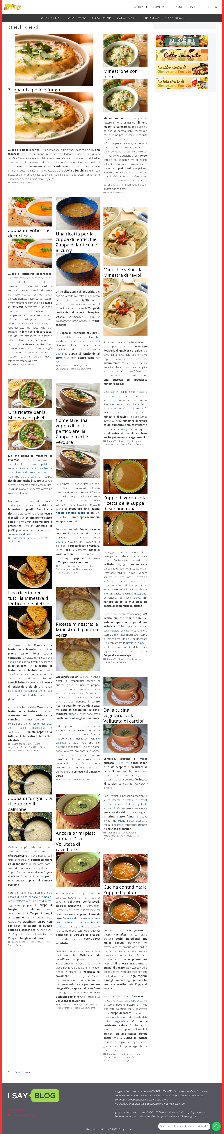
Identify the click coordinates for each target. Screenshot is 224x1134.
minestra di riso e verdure (30, 472)
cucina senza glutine (19, 534)
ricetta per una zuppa (70, 513)
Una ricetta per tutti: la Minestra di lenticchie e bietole (28, 598)
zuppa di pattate (30, 897)
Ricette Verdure (115, 192)
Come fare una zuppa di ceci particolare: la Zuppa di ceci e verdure (72, 431)
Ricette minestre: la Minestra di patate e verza (78, 629)
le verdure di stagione (134, 593)
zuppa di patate (138, 1000)
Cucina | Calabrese (50, 17)
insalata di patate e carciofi (130, 800)
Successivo (23, 1072)
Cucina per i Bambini (117, 1054)
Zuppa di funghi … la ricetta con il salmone (30, 803)
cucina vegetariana (126, 429)
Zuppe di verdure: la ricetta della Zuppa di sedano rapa (125, 503)
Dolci (205, 7)
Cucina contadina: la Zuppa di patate (125, 889)
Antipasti (140, 7)
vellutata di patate (66, 926)
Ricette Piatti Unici (30, 747)
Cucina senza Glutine (69, 365)
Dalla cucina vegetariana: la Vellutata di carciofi (124, 715)
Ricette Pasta (134, 441)
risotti (83, 714)
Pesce (192, 7)
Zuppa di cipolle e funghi (34, 90)
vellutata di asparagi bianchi (82, 922)
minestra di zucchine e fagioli (129, 404)
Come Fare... (65, 565)
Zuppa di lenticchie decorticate (28, 233)
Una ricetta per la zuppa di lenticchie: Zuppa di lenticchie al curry (77, 242)
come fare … (63, 517)
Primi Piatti (160, 7)
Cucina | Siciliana (149, 17)
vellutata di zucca (87, 926)
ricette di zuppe (135, 643)
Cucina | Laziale (125, 17)
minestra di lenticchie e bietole (35, 468)
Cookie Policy (15, 1109)
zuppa (44, 876)
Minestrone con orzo (120, 74)
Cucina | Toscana (174, 17)
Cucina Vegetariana (116, 441)
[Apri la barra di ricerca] (216, 7)
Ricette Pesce (36, 941)
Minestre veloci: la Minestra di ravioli (122, 272)
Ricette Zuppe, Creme (23, 182)
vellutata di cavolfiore (122, 630)
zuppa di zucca (42, 901)
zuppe (72, 714)
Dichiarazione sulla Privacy (22, 1115)
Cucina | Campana (76, 17)
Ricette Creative (42, 537)
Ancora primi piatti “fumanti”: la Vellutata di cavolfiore (76, 841)
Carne (178, 7)
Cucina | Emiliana (101, 17)
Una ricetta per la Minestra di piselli (27, 415)
